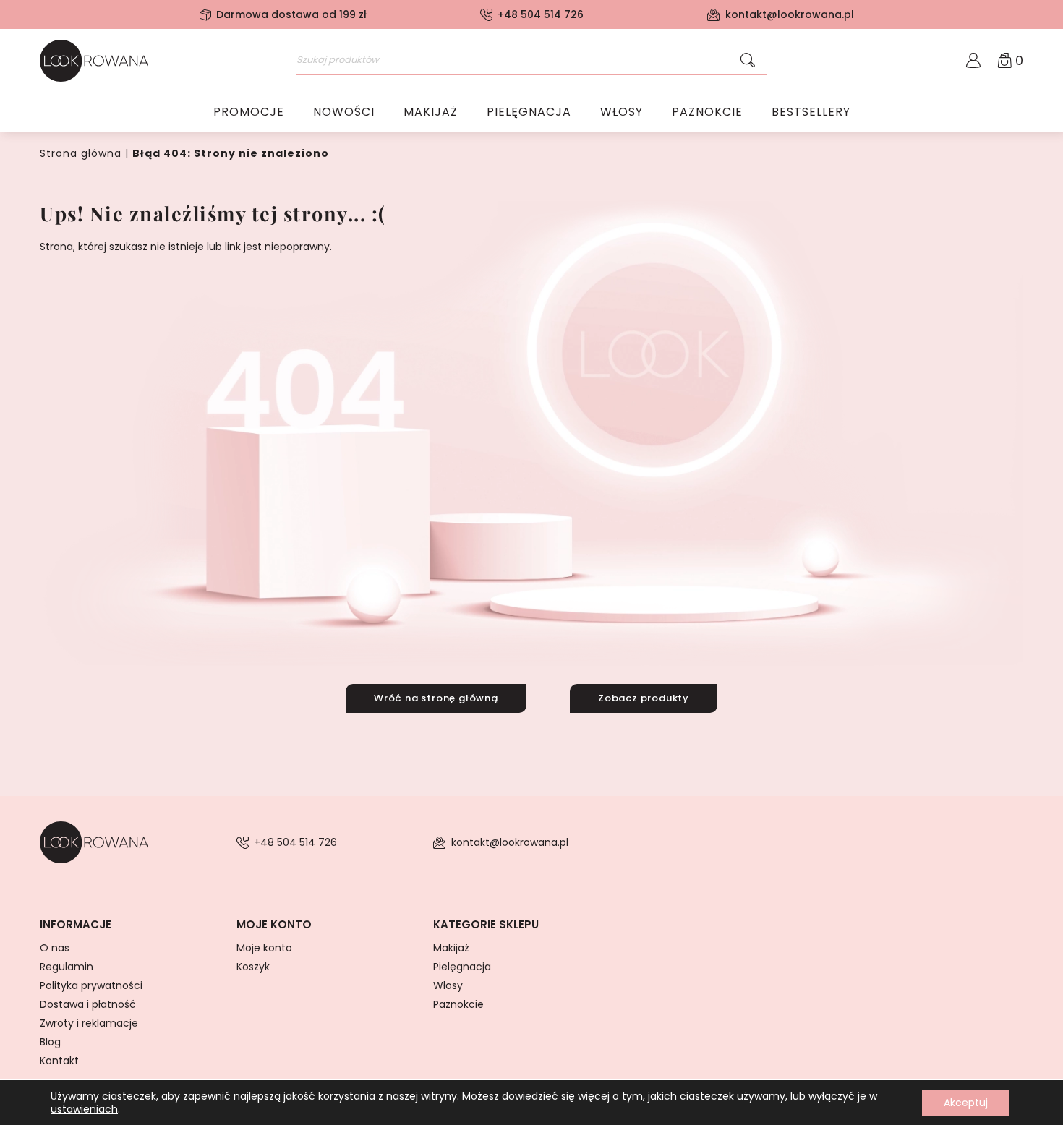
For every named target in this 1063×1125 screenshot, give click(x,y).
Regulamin (66, 966)
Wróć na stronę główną (436, 698)
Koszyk (253, 966)
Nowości (344, 111)
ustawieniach (84, 1109)
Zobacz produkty (643, 698)
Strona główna (80, 153)
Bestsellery (811, 111)
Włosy (621, 111)
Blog (50, 1042)
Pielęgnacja (529, 111)
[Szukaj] (748, 60)
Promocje (248, 111)
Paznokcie (707, 111)
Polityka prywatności (91, 985)
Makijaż (431, 111)
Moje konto (264, 948)
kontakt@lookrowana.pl (789, 14)
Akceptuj (966, 1102)
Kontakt (59, 1060)
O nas (54, 948)
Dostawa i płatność (88, 1004)
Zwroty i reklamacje (89, 1023)
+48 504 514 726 (541, 14)
